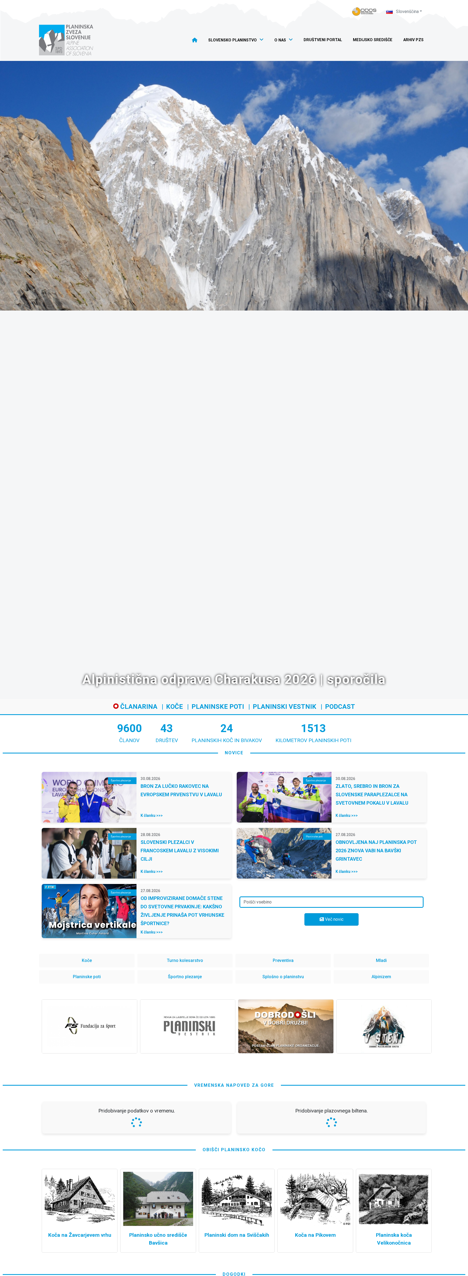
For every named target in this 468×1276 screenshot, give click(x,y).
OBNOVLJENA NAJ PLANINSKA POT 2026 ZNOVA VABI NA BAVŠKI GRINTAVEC (376, 850)
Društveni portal (323, 40)
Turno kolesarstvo (185, 960)
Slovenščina (407, 11)
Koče (174, 706)
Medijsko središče (372, 40)
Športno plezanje (185, 976)
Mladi (381, 960)
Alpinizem (381, 976)
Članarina (138, 706)
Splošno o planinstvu (283, 976)
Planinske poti (217, 706)
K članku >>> (152, 815)
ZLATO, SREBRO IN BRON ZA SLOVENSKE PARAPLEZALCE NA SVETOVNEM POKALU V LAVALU (372, 794)
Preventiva (283, 960)
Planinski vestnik (284, 706)
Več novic (333, 919)
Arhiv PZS (413, 40)
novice (234, 752)
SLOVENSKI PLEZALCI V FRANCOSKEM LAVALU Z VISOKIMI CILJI (180, 850)
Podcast (340, 706)
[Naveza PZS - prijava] (364, 11)
